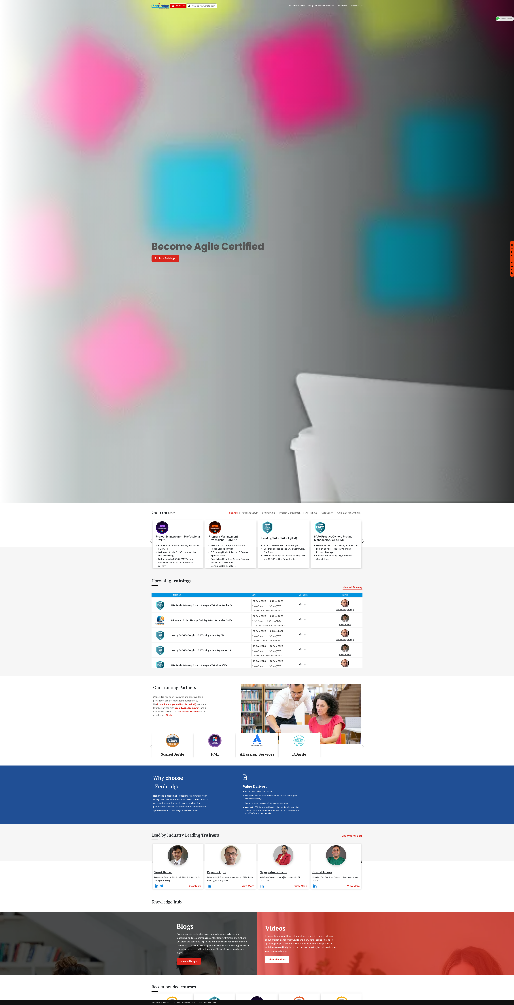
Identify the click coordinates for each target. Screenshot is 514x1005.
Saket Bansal (345, 624)
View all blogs (189, 961)
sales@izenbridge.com (184, 1002)
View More (195, 886)
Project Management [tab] (290, 513)
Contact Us (356, 6)
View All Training (352, 587)
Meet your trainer (351, 835)
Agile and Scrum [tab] (250, 513)
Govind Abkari (322, 872)
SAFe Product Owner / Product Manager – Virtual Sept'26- (199, 665)
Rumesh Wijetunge (345, 609)
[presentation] (151, 540)
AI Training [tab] (311, 513)
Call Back (165, 1002)
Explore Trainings (165, 258)
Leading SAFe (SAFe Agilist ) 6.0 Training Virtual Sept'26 (197, 635)
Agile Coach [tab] (327, 513)
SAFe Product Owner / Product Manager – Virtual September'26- (202, 605)
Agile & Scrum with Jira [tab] (348, 513)
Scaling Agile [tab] (268, 513)
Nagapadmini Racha (273, 872)
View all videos (277, 959)
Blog (310, 6)
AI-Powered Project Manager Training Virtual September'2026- (201, 620)
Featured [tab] (233, 513)
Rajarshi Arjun (216, 872)
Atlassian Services (324, 6)
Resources (342, 6)
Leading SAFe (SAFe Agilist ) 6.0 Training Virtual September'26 (201, 650)
